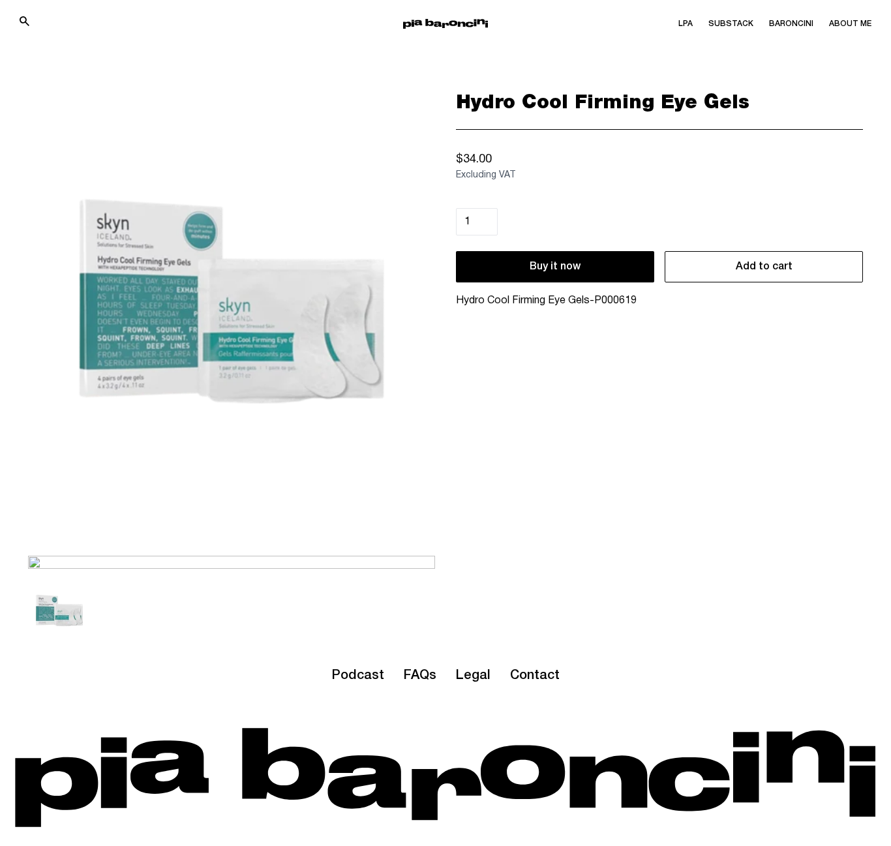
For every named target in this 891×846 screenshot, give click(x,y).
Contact (535, 676)
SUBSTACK (730, 23)
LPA (685, 23)
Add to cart (764, 266)
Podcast (357, 676)
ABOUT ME (850, 23)
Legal (473, 676)
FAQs (420, 676)
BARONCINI (791, 23)
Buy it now (555, 266)
